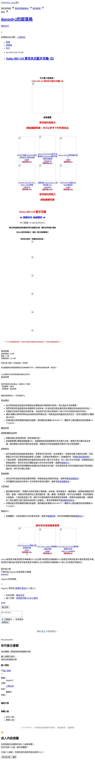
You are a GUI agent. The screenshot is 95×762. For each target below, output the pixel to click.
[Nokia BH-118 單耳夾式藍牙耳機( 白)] (33, 242)
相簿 (8, 42)
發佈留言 (5, 622)
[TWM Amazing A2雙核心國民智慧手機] (27, 543)
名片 (8, 48)
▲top (3, 602)
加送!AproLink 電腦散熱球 (68, 551)
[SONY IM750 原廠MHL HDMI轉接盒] (68, 180)
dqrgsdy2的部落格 (17, 19)
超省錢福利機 (47, 187)
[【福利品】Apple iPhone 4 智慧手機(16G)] (47, 180)
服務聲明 (71, 728)
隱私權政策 (61, 728)
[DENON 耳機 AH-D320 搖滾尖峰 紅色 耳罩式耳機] (27, 153)
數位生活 (20, 595)
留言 (24, 588)
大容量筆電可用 (47, 161)
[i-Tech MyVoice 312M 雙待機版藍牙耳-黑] (68, 544)
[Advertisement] (46, 68)
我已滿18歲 (6, 757)
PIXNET (29, 728)
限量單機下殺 (27, 187)
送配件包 (27, 550)
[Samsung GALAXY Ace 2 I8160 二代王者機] (27, 180)
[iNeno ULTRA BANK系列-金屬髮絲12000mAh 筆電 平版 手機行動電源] (47, 151)
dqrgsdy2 (4, 574)
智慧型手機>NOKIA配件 (27, 598)
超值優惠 (27, 159)
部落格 (9, 45)
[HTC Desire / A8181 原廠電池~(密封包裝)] (47, 544)
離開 (14, 757)
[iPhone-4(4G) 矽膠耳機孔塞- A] (68, 153)
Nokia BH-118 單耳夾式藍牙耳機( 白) (30, 58)
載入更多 (5, 607)
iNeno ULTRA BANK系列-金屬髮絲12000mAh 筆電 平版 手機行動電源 (47, 156)
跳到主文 (5, 26)
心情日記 (21, 37)
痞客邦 (18, 588)
